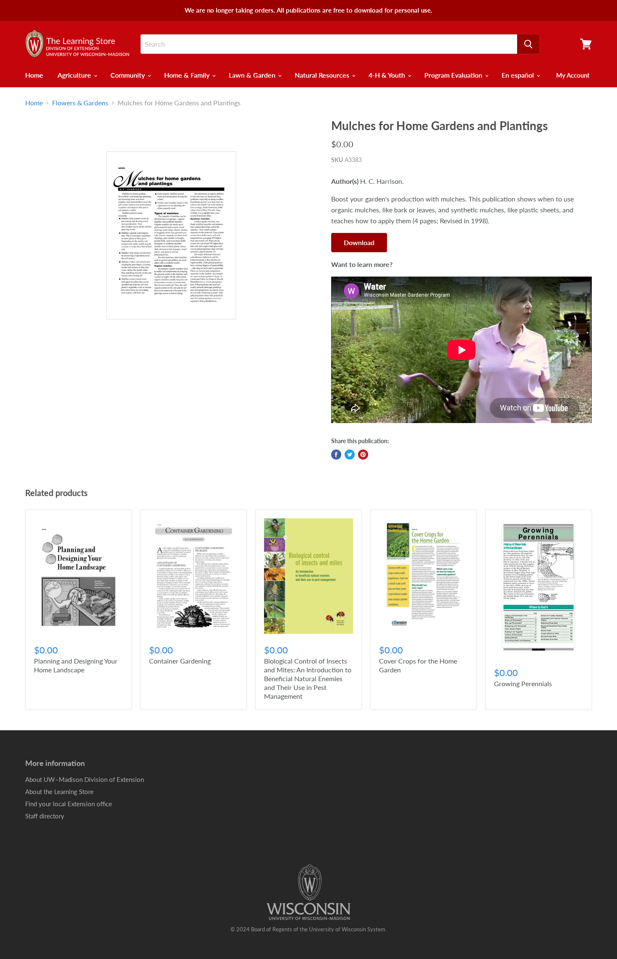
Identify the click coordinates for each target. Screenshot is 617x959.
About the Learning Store (59, 791)
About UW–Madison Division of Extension (84, 779)
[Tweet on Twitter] (350, 454)
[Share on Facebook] (336, 454)
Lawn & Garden (253, 75)
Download (359, 242)
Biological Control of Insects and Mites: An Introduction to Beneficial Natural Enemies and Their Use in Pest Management (307, 678)
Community (128, 75)
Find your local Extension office (68, 803)
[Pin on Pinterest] (363, 454)
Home (34, 75)
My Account (573, 75)
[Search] (528, 44)
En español (519, 75)
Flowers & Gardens (80, 103)
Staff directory (44, 816)
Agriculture (75, 75)
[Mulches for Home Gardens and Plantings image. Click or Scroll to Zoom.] (171, 235)
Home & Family (187, 75)
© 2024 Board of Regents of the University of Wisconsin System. (308, 929)
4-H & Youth (388, 75)
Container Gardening (180, 661)
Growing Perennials (523, 683)
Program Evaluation (454, 75)
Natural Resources (323, 75)
